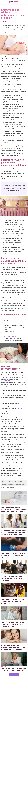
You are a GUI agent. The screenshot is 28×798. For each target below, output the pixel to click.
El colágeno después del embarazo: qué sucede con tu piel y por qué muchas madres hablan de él (13, 647)
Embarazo (3, 6)
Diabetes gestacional (9, 336)
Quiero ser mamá (11, 6)
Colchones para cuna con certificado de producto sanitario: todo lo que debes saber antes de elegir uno (13, 509)
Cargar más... (14, 674)
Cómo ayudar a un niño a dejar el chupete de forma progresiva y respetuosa (13, 555)
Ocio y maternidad (6, 574)
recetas (7, 379)
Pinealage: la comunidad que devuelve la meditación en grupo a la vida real (13, 578)
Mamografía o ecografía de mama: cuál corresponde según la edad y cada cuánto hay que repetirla (13, 532)
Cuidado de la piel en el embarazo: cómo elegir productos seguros (13, 669)
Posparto (3, 643)
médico (20, 408)
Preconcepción (20, 6)
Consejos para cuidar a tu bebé (9, 506)
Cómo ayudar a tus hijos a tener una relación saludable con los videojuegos (12, 601)
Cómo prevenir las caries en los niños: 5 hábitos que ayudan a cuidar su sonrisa (12, 624)
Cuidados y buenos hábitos (8, 620)
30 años (21, 218)
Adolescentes (5, 597)
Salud (2, 529)
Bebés (2, 552)
